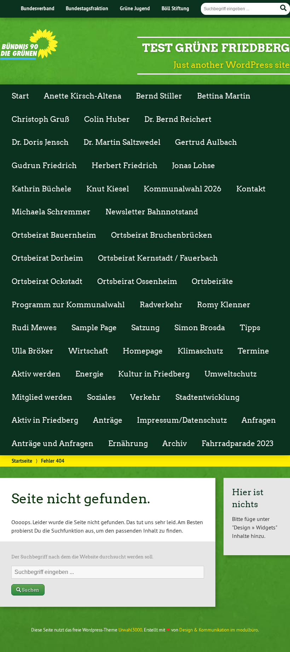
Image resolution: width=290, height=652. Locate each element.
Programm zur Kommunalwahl (68, 304)
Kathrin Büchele (41, 189)
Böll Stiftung (175, 8)
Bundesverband (37, 8)
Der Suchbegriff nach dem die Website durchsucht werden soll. (82, 556)
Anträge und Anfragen (52, 443)
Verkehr (145, 397)
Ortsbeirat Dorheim (47, 258)
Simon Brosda (199, 327)
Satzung (145, 327)
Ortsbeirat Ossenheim (137, 281)
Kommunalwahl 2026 (182, 189)
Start (20, 96)
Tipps (250, 327)
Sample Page (94, 327)
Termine (253, 351)
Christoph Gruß (40, 119)
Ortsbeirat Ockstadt (47, 281)
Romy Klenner (223, 304)
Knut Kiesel (107, 189)
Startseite (22, 460)
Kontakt (251, 189)
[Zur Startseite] (29, 57)
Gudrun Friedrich (44, 165)
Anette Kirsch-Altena (82, 96)
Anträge (107, 420)
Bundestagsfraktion (87, 8)
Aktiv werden (36, 374)
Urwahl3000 (130, 630)
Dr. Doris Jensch (40, 142)
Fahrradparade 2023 (237, 443)
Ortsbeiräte (212, 281)
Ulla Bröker (32, 351)
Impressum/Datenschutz (182, 420)
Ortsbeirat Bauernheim (54, 235)
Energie (89, 374)
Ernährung (128, 443)
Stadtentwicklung (207, 397)
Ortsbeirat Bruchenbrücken (161, 235)
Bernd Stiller (159, 96)
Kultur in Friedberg (154, 374)
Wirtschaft (88, 351)
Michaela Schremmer (51, 212)
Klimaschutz (200, 351)
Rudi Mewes (34, 327)
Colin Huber (107, 119)
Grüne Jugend (135, 8)
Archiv (174, 443)
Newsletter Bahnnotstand (151, 212)
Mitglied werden (42, 397)
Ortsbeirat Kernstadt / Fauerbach (158, 258)
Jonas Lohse (193, 165)
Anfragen (259, 420)
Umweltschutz (230, 374)
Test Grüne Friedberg (216, 48)
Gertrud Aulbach (206, 142)
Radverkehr (161, 304)
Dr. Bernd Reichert (177, 119)
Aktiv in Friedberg (45, 420)
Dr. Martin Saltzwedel (122, 142)
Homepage (143, 351)
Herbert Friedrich (124, 165)
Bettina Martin (223, 96)
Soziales (101, 397)
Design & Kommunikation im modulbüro (218, 630)
